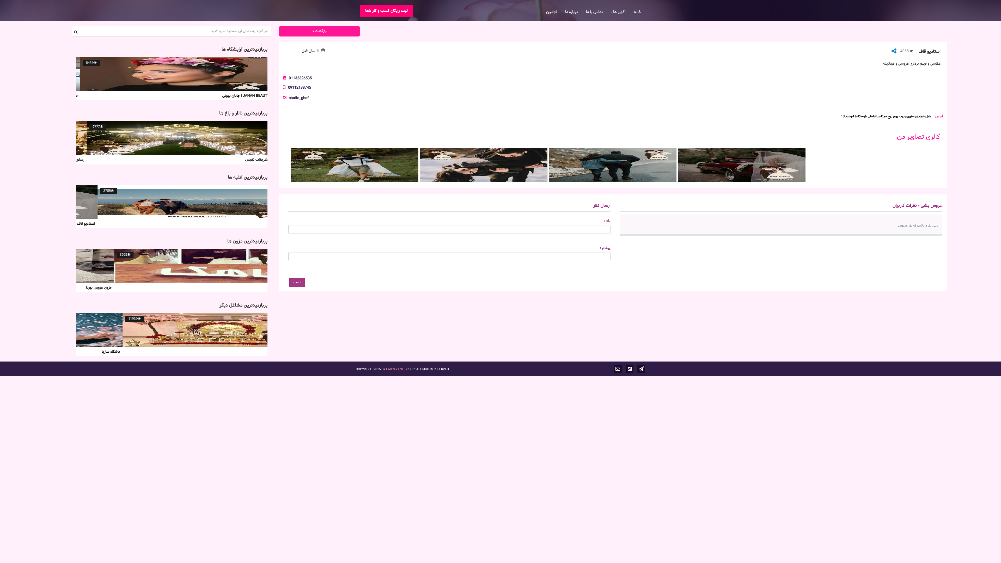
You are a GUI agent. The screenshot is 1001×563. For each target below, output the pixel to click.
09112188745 (299, 87)
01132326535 (300, 78)
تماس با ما (594, 11)
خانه (637, 11)
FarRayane (395, 369)
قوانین (551, 11)
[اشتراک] (894, 51)
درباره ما (571, 11)
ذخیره (297, 282)
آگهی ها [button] (619, 11)
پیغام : (605, 248)
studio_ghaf (299, 98)
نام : (607, 221)
